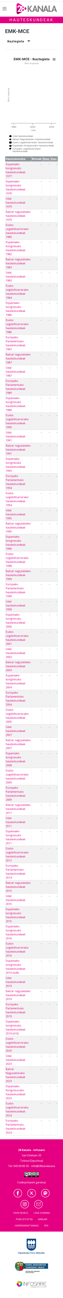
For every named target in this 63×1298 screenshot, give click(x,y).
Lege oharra (42, 1212)
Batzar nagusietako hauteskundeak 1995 (18, 527)
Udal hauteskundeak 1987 (15, 371)
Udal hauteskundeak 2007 (15, 731)
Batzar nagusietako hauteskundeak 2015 (18, 887)
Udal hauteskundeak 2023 (15, 1060)
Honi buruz (20, 1212)
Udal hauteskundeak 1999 (15, 605)
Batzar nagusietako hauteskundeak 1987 (18, 358)
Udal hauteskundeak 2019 (15, 982)
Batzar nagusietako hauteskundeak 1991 (18, 449)
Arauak (42, 1219)
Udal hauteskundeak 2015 (15, 900)
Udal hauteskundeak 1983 (15, 276)
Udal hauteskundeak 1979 (15, 202)
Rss (46, 1225)
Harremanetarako (27, 1225)
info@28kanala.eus (43, 1166)
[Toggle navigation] (4, 9)
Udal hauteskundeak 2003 (15, 653)
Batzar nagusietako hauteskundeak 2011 (18, 809)
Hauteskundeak (31, 20)
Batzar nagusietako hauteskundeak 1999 (18, 575)
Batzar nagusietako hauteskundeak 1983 (18, 263)
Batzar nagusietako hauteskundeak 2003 (18, 666)
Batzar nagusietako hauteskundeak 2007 (18, 744)
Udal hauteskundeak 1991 (15, 436)
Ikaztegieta (17, 41)
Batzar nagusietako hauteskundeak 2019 (18, 995)
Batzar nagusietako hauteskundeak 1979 (18, 216)
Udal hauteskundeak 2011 (15, 822)
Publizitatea (24, 1219)
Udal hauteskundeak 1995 (15, 514)
